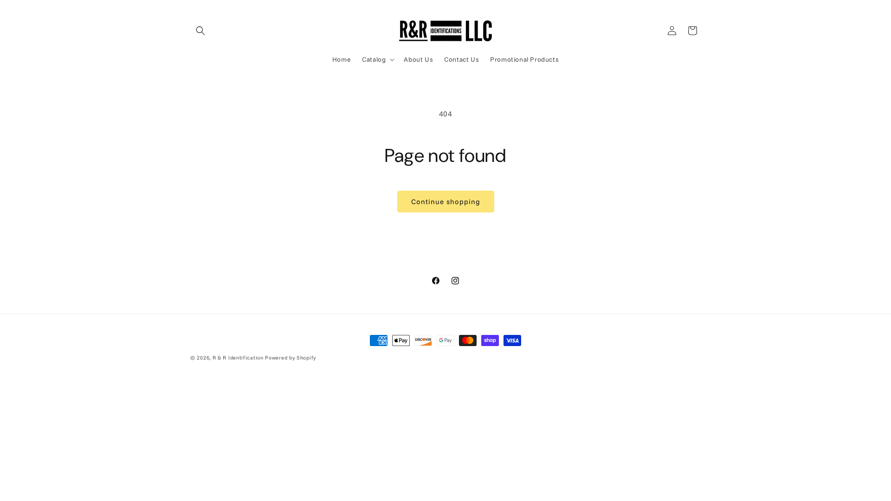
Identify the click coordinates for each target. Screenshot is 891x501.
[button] (200, 30)
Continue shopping (445, 201)
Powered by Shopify (290, 357)
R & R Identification (238, 357)
